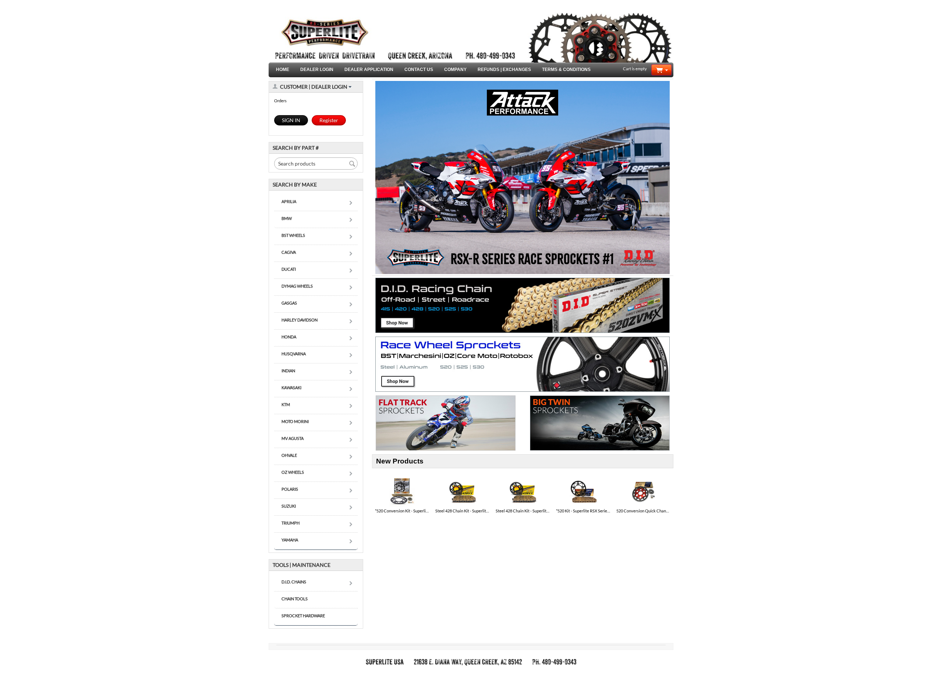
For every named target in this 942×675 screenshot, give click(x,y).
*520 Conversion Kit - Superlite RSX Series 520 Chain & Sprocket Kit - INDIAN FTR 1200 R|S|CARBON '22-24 (402, 510)
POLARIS (289, 489)
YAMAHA (289, 539)
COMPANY (455, 69)
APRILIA (288, 201)
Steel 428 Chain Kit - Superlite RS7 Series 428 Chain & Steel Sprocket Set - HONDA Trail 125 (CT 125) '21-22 (523, 510)
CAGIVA (288, 252)
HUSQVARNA (293, 353)
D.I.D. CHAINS (293, 581)
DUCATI (288, 269)
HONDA (288, 336)
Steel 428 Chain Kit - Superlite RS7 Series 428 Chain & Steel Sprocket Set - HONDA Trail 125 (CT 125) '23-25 (462, 510)
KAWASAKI (291, 387)
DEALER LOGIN (316, 69)
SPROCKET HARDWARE (303, 615)
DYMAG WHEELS (297, 286)
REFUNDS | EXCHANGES (504, 69)
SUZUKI (288, 506)
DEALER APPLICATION (368, 69)
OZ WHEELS (292, 472)
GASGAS (289, 303)
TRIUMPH (290, 523)
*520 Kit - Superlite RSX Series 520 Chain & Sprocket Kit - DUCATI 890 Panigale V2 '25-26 (583, 510)
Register (328, 120)
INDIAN (288, 370)
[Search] (352, 164)
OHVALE (289, 455)
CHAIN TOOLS (294, 598)
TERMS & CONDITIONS (566, 69)
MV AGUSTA (292, 438)
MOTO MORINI (295, 421)
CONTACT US (418, 69)
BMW (286, 218)
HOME (282, 69)
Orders (280, 100)
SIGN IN (291, 120)
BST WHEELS (293, 235)
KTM (285, 404)
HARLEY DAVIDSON (299, 319)
